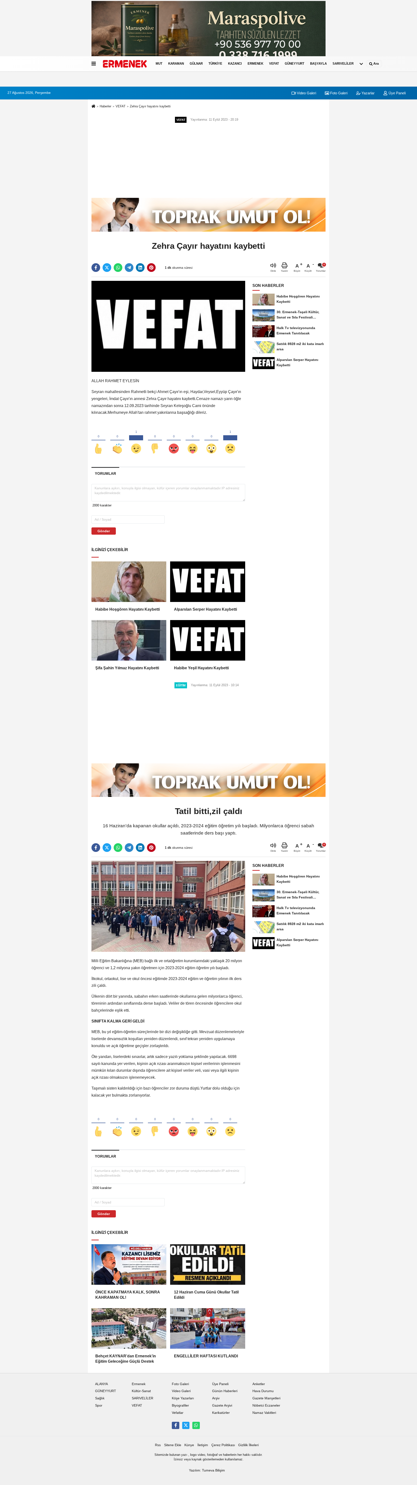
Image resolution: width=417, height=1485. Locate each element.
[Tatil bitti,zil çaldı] (168, 906)
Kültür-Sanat (141, 1391)
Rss (158, 1445)
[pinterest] (151, 267)
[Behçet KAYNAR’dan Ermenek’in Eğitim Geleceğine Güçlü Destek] (128, 1328)
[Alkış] (117, 440)
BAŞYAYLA (318, 63)
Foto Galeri (338, 93)
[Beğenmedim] (155, 440)
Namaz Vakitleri (264, 1413)
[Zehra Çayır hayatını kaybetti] (168, 326)
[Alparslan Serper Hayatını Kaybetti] (207, 581)
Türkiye (215, 63)
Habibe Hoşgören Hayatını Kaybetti (127, 609)
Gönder (103, 531)
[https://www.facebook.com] (175, 1425)
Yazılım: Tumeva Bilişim (207, 1470)
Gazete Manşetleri (266, 1398)
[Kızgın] (174, 440)
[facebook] (95, 267)
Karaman (176, 63)
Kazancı (235, 63)
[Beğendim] (98, 440)
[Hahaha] (193, 440)
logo (193, 1455)
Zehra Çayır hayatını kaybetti (150, 106)
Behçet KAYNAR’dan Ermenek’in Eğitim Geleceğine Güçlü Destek (125, 1358)
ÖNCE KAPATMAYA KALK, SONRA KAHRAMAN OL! (127, 1294)
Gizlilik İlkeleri (248, 1445)
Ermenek (255, 63)
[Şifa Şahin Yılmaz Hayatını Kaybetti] (128, 640)
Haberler (105, 106)
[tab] (105, 473)
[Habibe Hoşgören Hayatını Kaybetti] (128, 581)
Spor (98, 1405)
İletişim (202, 1445)
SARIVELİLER (343, 63)
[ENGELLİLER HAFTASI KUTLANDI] (207, 1328)
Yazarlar (368, 93)
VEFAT (274, 63)
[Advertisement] (208, 160)
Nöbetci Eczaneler (266, 1405)
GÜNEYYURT (294, 63)
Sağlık (99, 1398)
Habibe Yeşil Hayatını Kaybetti (201, 668)
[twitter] (107, 267)
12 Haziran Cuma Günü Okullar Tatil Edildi (206, 1294)
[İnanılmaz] (211, 440)
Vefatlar (177, 1413)
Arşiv (216, 1398)
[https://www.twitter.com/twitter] (185, 1425)
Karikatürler (221, 1413)
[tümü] (361, 63)
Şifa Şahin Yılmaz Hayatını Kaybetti (127, 668)
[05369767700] (196, 1425)
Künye (189, 1445)
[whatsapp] (118, 267)
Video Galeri (306, 93)
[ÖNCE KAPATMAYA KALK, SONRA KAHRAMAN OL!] (128, 1264)
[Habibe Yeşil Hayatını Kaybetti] (207, 640)
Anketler (258, 1384)
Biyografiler (180, 1405)
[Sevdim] (136, 440)
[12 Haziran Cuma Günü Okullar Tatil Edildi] (207, 1264)
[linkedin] (140, 267)
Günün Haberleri (224, 1391)
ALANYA (101, 1384)
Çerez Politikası (223, 1445)
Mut (159, 63)
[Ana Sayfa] (93, 107)
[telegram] (129, 267)
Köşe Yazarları (183, 1398)
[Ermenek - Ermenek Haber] (125, 63)
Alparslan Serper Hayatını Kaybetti (205, 609)
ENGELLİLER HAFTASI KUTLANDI (206, 1356)
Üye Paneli (397, 93)
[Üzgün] (230, 440)
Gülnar (196, 63)
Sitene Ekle (172, 1445)
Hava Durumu (263, 1391)
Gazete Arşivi (222, 1405)
